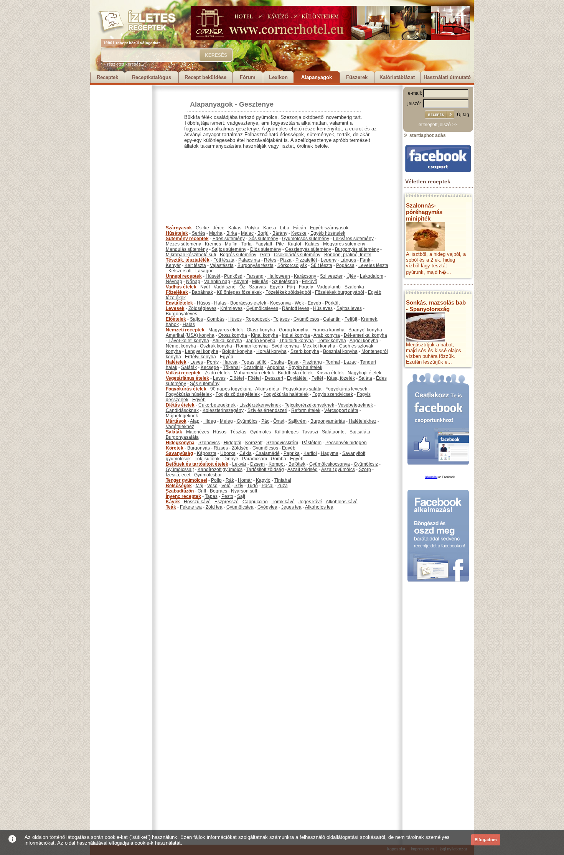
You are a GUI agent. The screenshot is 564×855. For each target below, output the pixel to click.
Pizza (286, 260)
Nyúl (205, 287)
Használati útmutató (447, 77)
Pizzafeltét (306, 260)
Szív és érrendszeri (267, 410)
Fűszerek (357, 77)
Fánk (365, 260)
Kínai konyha (264, 335)
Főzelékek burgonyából (339, 292)
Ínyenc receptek (183, 496)
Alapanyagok (316, 77)
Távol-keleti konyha (188, 340)
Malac (247, 233)
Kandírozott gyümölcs (220, 469)
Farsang (255, 276)
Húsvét (213, 276)
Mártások (176, 421)
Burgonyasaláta (182, 437)
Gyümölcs (247, 421)
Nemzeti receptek (185, 330)
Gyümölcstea (240, 507)
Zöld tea (214, 507)
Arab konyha (326, 335)
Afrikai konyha (227, 340)
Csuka (277, 362)
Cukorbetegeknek (217, 405)
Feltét (317, 378)
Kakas (234, 228)
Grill (202, 491)
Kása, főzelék (341, 378)
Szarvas (257, 287)
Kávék (173, 501)
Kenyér (173, 265)
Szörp (365, 469)
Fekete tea (191, 507)
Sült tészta (321, 265)
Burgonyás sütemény (357, 249)
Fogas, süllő (254, 362)
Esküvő (309, 281)
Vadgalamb (329, 287)
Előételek (176, 319)
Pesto (227, 496)
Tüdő (252, 485)
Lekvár (239, 464)
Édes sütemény (229, 238)
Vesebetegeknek (355, 405)
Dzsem (257, 464)
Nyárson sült (244, 491)
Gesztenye (256, 104)
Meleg (226, 421)
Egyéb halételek (305, 367)
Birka (231, 233)
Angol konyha (364, 340)
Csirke (202, 228)
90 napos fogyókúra (231, 389)
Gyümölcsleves (262, 308)
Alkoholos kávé (342, 501)
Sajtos (196, 319)
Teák (171, 507)
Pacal (268, 485)
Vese (212, 485)
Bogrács (218, 491)
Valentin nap (217, 281)
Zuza (282, 485)
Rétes (270, 260)
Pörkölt (332, 303)
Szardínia (254, 367)
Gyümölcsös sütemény (305, 238)
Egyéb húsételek (327, 233)
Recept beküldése (205, 77)
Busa (293, 362)
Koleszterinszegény (223, 410)
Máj (199, 485)
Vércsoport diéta (341, 410)
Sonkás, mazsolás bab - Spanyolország (436, 305)
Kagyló (263, 480)
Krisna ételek (330, 373)
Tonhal (333, 362)
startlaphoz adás (427, 135)
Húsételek (177, 233)
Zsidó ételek (217, 373)
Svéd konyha (285, 346)
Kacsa (269, 228)
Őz (242, 287)
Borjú (263, 233)
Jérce (218, 228)
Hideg (209, 421)
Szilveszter (331, 276)
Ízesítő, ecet (178, 475)
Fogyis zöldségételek (238, 394)
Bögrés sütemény (238, 254)
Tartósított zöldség (265, 469)
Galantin (332, 319)
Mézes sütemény (183, 244)
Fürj (291, 287)
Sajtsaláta (360, 432)
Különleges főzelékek (239, 292)
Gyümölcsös (306, 319)
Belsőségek (179, 485)
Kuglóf (294, 244)
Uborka (228, 453)
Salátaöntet (334, 432)
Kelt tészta (195, 265)
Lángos (348, 260)
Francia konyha (328, 330)
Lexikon (278, 77)
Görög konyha (293, 330)
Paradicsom (254, 458)
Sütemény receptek (187, 238)
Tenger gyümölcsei (186, 480)
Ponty (213, 362)
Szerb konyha (304, 351)
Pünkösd (233, 276)
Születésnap (285, 281)
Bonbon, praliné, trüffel (347, 254)
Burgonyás (198, 448)
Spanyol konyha (365, 330)
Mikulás (260, 281)
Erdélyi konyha (200, 356)
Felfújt (351, 319)
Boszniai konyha (340, 351)
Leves (196, 362)
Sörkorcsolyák (292, 265)
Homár (245, 480)
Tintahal (282, 480)
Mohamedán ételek (254, 373)
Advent (241, 281)
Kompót (277, 464)
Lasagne (204, 270)
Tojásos (282, 319)
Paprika (292, 453)
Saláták (189, 367)
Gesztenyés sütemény (308, 249)
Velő (226, 485)
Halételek (176, 362)
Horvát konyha (271, 351)
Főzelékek (177, 292)
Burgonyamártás (327, 421)
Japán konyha (260, 340)
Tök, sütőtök (207, 458)
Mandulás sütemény (187, 249)
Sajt (241, 496)
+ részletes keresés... (124, 64)
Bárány (279, 233)
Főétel (254, 378)
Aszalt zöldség (302, 469)
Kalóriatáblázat (397, 77)
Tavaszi (310, 432)
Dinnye (230, 458)
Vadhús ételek (181, 287)
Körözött (253, 442)
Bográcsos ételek (248, 303)
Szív (238, 485)
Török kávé (283, 501)
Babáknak (202, 292)
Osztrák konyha (216, 346)
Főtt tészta (223, 260)
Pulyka (252, 228)
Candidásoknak (182, 410)
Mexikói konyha (319, 346)
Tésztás (238, 432)
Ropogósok (258, 319)
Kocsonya (280, 303)
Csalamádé (268, 453)
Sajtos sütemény (229, 249)
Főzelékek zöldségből (288, 292)
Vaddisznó (225, 287)
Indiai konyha (296, 335)
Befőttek (297, 464)
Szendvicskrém (282, 442)
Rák (230, 480)
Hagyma (329, 453)
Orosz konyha (232, 335)
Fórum (248, 77)
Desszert (274, 378)
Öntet (278, 421)
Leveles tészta (373, 265)
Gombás (215, 319)
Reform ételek (305, 410)
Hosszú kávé (197, 501)
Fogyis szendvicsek (332, 394)
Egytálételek (179, 303)
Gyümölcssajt (180, 469)
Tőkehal (231, 367)
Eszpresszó (226, 501)
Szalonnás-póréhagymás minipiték (424, 212)
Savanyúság (179, 453)
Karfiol (310, 453)
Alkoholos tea (319, 507)
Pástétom (312, 442)
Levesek (175, 308)
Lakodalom (371, 276)
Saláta (365, 378)
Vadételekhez (180, 426)
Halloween (278, 276)
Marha (216, 233)
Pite (280, 244)
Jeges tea (291, 507)
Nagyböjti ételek (364, 373)
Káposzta (206, 453)
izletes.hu (431, 477)
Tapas (211, 496)
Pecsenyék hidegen (346, 442)
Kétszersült (179, 270)
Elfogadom (486, 839)
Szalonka (354, 287)
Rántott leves (295, 308)
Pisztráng (312, 362)
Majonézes (197, 432)
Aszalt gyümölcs (338, 469)
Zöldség (240, 448)
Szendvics (209, 442)
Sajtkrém (297, 421)
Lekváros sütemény (353, 238)
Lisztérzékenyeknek (260, 405)
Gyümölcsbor (208, 475)
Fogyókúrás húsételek (189, 394)
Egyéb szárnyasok (329, 228)
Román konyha (252, 346)
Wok (299, 303)
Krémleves (231, 308)
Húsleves (323, 308)
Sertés (198, 233)
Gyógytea (267, 507)
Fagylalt (264, 244)
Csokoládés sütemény (297, 254)
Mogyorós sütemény (344, 244)
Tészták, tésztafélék (187, 260)
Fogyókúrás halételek (286, 394)
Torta (246, 244)
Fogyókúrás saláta (302, 389)
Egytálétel (297, 378)
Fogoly (306, 287)
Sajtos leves (349, 308)
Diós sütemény (265, 249)
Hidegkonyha (180, 442)
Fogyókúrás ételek (186, 389)
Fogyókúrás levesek (346, 389)
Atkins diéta (267, 389)
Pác (265, 421)
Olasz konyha (261, 330)
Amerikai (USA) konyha (190, 335)
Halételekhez (362, 421)
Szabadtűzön (180, 491)
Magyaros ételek (225, 330)
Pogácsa (345, 265)
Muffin (231, 244)
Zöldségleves (202, 308)
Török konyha (332, 340)
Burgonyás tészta (255, 265)
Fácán (299, 228)
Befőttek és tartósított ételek (197, 464)
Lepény (328, 260)
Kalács (312, 244)
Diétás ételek (180, 405)
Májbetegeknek (182, 415)
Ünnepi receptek (184, 276)
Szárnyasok (179, 228)
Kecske (299, 233)
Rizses (221, 448)
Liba (284, 228)
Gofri (265, 254)
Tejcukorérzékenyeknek (309, 405)
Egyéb (276, 287)
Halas (220, 303)
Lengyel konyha (201, 351)
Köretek (174, 448)
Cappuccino (255, 501)
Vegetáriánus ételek (187, 378)
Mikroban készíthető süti (191, 254)
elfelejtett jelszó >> (438, 124)
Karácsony (305, 276)
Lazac (350, 362)
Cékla (245, 453)
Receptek (107, 77)
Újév (351, 276)
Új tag (463, 114)
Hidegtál (232, 442)
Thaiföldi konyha (296, 340)
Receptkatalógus (151, 77)
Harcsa (230, 362)
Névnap (174, 281)
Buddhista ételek (295, 373)
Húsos (203, 303)
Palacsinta (249, 260)
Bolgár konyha (237, 351)
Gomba (278, 458)
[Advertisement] (121, 200)
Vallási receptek (183, 373)
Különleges (286, 432)
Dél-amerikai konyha (365, 335)
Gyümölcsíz (366, 464)
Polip (216, 480)
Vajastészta (222, 265)
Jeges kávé (310, 501)
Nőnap (193, 281)
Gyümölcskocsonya (329, 464)
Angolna (276, 367)
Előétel (236, 378)
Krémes (213, 244)
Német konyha (181, 346)
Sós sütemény (263, 238)
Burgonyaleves (181, 313)
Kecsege (210, 367)
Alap (195, 421)
